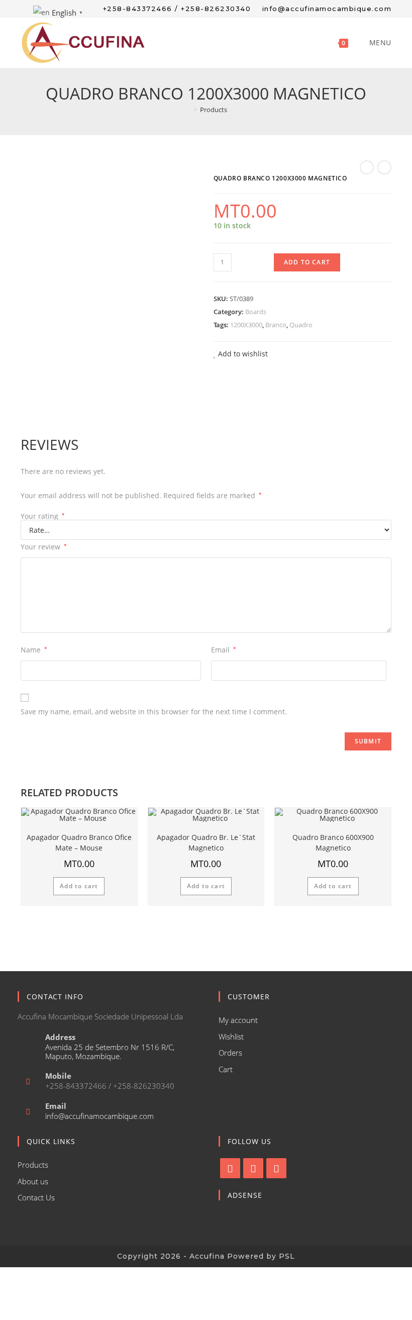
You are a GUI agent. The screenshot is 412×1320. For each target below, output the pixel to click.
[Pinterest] (276, 1168)
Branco (275, 324)
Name (34, 649)
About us (33, 1181)
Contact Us (36, 1197)
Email (223, 649)
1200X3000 (246, 324)
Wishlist (231, 1036)
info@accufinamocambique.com (99, 1116)
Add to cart (307, 262)
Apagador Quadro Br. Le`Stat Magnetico (206, 842)
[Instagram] (253, 1168)
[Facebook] (230, 1168)
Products (33, 1165)
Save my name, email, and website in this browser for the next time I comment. (154, 711)
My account (238, 1020)
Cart (226, 1069)
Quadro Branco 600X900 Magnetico (333, 842)
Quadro (301, 324)
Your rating (43, 516)
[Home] (187, 109)
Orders (230, 1053)
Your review (44, 546)
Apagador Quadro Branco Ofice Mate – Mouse (79, 842)
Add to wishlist (242, 353)
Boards (255, 311)
